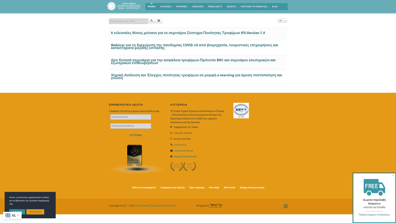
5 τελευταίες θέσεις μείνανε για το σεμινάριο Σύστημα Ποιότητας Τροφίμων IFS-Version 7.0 (188, 33)
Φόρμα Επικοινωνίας (185, 156)
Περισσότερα (35, 212)
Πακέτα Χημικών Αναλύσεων (374, 214)
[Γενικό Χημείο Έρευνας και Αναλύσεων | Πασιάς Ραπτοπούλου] (124, 6)
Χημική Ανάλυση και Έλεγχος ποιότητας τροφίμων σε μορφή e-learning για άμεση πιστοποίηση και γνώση (196, 76)
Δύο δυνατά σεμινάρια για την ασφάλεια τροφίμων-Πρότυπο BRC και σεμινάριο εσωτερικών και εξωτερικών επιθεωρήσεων (193, 61)
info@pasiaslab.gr (183, 150)
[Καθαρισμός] (159, 21)
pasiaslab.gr (180, 144)
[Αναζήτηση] (151, 21)
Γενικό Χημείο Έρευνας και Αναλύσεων (155, 205)
